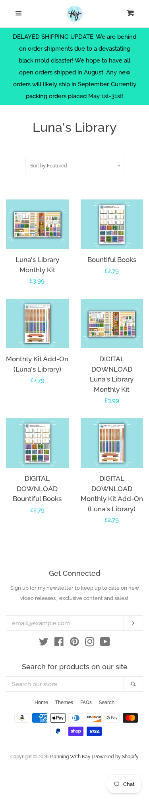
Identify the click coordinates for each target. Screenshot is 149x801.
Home (41, 702)
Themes (64, 702)
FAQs (86, 702)
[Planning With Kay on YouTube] (105, 643)
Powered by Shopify (116, 756)
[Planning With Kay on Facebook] (59, 643)
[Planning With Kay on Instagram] (90, 643)
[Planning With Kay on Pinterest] (74, 643)
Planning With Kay (70, 756)
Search (106, 702)
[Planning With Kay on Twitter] (43, 643)
